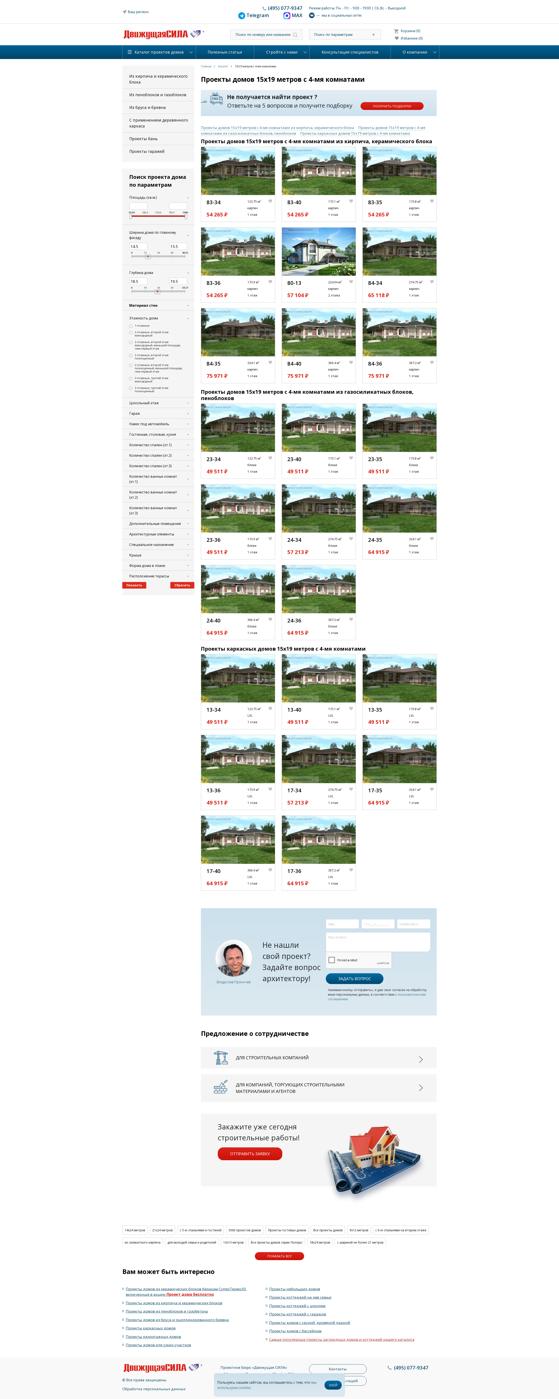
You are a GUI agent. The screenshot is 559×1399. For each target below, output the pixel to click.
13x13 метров (233, 1242)
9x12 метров (359, 1230)
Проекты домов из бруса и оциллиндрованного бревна (177, 1319)
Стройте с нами (281, 52)
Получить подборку (392, 106)
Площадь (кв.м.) (143, 197)
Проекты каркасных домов (151, 1328)
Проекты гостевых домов (287, 1230)
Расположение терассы (149, 576)
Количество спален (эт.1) (150, 445)
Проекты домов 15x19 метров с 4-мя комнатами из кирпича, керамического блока (277, 127)
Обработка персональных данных (154, 1388)
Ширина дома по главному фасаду (152, 235)
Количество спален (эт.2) (150, 455)
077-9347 (285, 8)
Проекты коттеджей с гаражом (297, 1314)
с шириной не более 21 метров (360, 1242)
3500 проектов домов (244, 1230)
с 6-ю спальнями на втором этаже (400, 1230)
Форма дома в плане (147, 565)
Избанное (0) (412, 38)
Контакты (338, 1368)
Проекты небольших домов (294, 1288)
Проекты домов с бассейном (295, 1330)
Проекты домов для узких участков (158, 1344)
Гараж (134, 413)
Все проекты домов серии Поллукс (277, 1242)
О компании (415, 52)
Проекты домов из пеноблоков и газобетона (167, 1311)
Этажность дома (143, 318)
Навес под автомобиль (149, 424)
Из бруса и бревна (147, 107)
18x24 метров (320, 1242)
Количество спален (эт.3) (150, 465)
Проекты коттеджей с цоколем (297, 1305)
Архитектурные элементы (151, 534)
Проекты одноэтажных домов (153, 1336)
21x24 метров (162, 1230)
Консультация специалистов (350, 52)
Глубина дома (141, 272)
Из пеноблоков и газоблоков (157, 94)
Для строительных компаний (272, 1058)
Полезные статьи (225, 52)
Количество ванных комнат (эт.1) (153, 479)
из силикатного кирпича (142, 1242)
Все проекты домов (328, 1230)
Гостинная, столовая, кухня (152, 434)
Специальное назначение (151, 544)
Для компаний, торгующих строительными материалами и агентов (290, 1088)
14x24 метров (135, 1230)
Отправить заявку (250, 1153)
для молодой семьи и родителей (191, 1242)
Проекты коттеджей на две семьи (300, 1297)
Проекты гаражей (146, 151)
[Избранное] (271, 208)
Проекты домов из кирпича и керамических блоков (174, 1302)
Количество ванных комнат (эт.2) (153, 495)
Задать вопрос (354, 978)
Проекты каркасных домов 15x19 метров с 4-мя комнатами (355, 133)
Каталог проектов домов (159, 52)
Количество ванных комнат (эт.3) (153, 510)
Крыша (135, 555)
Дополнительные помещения (155, 523)
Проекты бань (143, 138)
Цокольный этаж (144, 403)
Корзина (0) (410, 30)
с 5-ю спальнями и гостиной (200, 1230)
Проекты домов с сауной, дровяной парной (309, 1322)
